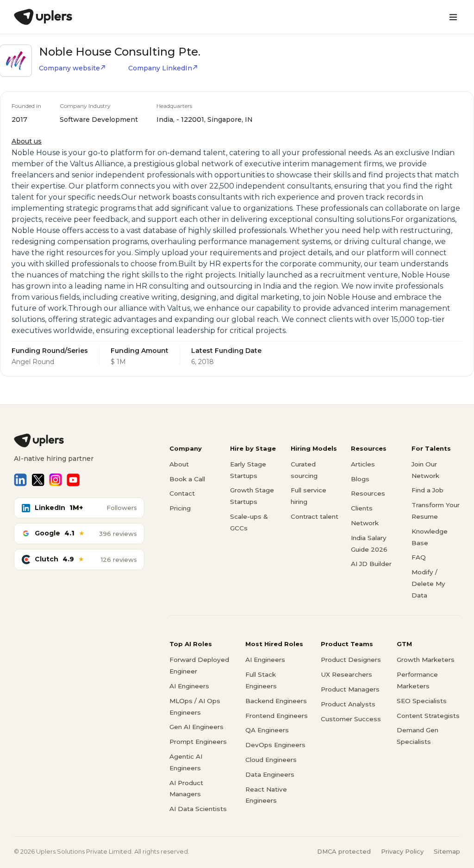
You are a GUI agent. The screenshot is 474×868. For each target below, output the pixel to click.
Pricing (180, 508)
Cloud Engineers (271, 759)
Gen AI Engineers (196, 726)
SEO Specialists (422, 700)
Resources (368, 493)
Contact (182, 493)
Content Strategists (428, 715)
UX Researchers (346, 674)
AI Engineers (189, 686)
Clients (362, 508)
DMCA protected (344, 851)
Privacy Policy (402, 851)
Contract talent (314, 516)
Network (365, 523)
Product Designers (351, 659)
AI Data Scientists (198, 808)
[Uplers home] (79, 440)
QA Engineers (267, 730)
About (179, 464)
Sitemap (447, 851)
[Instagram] (55, 479)
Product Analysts (348, 704)
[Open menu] (453, 17)
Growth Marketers (426, 659)
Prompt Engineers (198, 741)
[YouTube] (73, 479)
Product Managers (350, 689)
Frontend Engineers (276, 715)
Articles (363, 464)
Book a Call (187, 479)
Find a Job (427, 490)
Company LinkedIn (160, 68)
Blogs (360, 479)
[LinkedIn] (20, 479)
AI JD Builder (371, 563)
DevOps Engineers (275, 744)
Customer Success (351, 719)
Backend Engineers (276, 700)
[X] (37, 479)
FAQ (419, 557)
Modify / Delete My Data (428, 583)
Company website (69, 68)
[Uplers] (43, 17)
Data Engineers (269, 774)
